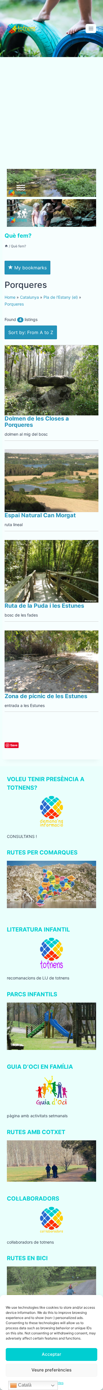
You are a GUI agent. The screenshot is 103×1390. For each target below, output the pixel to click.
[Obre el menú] (91, 28)
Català (24, 1385)
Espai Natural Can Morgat (40, 515)
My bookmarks (30, 267)
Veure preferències (51, 1370)
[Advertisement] (51, 115)
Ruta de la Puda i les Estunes (44, 605)
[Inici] (6, 246)
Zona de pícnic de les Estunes (46, 696)
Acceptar (51, 1354)
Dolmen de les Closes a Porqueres (37, 421)
